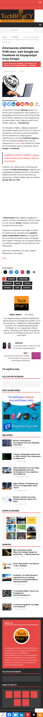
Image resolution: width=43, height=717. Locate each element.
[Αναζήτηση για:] (21, 30)
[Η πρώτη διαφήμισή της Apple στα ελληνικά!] (6, 607)
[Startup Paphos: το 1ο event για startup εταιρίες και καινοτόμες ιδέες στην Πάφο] (21, 528)
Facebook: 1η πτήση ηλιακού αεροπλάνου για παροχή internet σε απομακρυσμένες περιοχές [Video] (25, 578)
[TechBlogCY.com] (17, 21)
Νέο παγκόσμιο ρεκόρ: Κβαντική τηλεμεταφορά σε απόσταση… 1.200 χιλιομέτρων (26, 552)
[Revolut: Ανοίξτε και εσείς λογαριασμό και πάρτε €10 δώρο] (6, 499)
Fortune (17, 143)
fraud (18, 283)
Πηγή (4, 258)
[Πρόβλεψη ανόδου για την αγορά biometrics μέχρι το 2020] (11, 528)
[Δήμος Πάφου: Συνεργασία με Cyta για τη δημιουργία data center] (6, 485)
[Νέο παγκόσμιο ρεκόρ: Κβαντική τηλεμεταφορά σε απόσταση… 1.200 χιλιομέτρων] (6, 552)
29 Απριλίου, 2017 (10, 71)
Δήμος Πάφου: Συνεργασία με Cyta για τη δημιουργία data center (25, 485)
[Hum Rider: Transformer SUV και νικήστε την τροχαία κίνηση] (31, 528)
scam (17, 288)
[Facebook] (10, 7)
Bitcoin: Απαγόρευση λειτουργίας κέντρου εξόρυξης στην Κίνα (26, 442)
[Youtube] (24, 7)
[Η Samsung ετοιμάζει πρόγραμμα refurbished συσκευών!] (11, 520)
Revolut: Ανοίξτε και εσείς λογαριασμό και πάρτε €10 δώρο (24, 499)
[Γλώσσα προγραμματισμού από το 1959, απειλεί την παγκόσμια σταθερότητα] (6, 456)
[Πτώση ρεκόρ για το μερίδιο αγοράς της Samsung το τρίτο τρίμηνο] (11, 535)
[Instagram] (33, 7)
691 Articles (29, 315)
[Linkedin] (13, 104)
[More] (31, 104)
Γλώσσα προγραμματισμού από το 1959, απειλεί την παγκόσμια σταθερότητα (27, 456)
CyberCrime (23, 279)
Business (11, 279)
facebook (8, 283)
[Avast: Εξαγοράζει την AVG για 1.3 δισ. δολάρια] (6, 566)
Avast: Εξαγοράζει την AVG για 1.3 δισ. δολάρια (26, 564)
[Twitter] (28, 7)
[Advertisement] (21, 199)
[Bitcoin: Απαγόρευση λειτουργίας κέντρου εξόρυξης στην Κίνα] (6, 443)
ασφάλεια (26, 288)
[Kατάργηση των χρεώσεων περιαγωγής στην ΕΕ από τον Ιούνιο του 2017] (21, 535)
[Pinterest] (15, 7)
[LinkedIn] (19, 7)
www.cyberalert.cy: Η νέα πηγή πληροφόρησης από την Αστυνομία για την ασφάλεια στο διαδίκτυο (26, 471)
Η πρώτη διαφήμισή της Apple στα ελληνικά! (26, 605)
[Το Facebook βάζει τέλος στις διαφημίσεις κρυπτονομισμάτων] (6, 593)
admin (21, 71)
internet (7, 288)
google (28, 283)
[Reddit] (22, 104)
